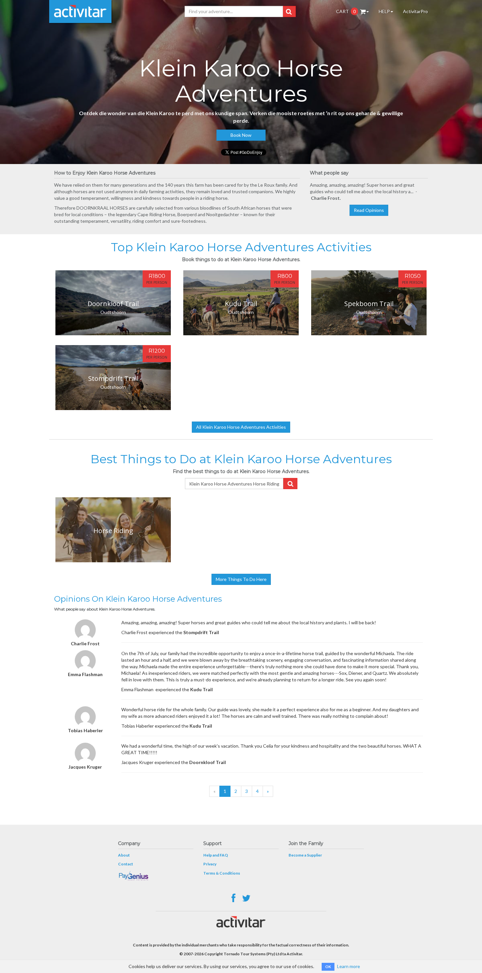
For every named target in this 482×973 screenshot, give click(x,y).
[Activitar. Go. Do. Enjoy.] (80, 11)
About (124, 855)
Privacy (209, 863)
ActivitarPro (415, 11)
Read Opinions (369, 210)
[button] (289, 11)
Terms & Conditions (221, 873)
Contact (125, 863)
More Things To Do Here (241, 579)
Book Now (241, 135)
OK (328, 966)
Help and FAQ (215, 855)
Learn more (348, 966)
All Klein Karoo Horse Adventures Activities (241, 427)
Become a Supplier (305, 855)
